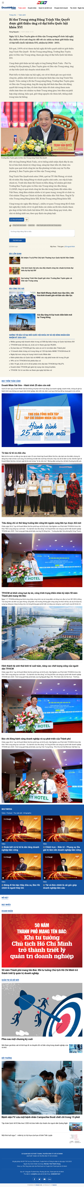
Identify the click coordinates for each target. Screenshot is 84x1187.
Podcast (9, 813)
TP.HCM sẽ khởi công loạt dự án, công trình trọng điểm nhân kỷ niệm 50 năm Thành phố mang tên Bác (39, 594)
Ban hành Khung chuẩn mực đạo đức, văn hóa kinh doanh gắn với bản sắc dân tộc (55, 294)
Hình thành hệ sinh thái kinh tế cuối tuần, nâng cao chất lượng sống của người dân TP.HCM (40, 667)
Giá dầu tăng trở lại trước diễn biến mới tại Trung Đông (54, 316)
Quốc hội (31, 225)
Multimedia (7, 809)
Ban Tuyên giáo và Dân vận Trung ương (49, 225)
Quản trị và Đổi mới (45, 8)
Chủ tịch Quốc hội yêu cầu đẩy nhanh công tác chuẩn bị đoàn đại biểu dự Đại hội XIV (47, 269)
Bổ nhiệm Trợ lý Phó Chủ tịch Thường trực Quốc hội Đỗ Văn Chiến (47, 258)
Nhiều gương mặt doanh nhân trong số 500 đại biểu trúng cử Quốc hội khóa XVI (42, 342)
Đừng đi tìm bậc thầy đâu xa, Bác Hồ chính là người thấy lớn (21, 886)
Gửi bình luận (17, 240)
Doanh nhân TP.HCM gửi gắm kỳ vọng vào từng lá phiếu (33, 367)
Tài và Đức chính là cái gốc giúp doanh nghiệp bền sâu (60, 886)
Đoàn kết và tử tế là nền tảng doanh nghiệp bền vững (20, 848)
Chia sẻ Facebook (17, 219)
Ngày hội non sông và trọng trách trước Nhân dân (31, 354)
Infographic (27, 813)
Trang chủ (12, 15)
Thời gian (60, 246)
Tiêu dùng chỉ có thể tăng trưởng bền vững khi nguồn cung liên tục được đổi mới (41, 523)
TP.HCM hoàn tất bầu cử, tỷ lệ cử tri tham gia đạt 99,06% (33, 345)
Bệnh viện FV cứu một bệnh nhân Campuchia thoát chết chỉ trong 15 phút (41, 1117)
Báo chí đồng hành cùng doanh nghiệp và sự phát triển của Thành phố (36, 738)
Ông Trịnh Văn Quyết (19, 225)
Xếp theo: (53, 246)
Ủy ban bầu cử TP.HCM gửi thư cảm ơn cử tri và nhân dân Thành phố (38, 348)
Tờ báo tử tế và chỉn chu (14, 453)
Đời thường (7, 1058)
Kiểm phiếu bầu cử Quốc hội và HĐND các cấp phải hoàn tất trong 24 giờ (40, 358)
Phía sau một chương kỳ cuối (17, 1039)
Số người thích (70, 246)
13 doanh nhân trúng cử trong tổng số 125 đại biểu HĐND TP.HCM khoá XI (40, 351)
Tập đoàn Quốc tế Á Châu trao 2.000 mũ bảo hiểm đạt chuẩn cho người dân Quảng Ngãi (35, 1123)
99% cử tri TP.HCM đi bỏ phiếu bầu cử (26, 361)
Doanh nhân (32, 8)
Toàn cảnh (22, 8)
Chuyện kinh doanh (61, 8)
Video (4, 813)
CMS (38, 1185)
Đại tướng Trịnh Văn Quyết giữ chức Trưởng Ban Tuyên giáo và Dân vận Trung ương (46, 279)
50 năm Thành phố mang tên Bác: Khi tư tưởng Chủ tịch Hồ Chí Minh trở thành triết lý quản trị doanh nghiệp (40, 972)
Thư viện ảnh (17, 813)
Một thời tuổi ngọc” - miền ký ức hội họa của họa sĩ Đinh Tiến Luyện (27, 1135)
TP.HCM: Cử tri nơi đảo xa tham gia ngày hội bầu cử (31, 370)
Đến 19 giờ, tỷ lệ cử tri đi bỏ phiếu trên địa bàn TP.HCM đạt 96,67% (37, 364)
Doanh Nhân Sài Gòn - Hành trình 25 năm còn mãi (26, 385)
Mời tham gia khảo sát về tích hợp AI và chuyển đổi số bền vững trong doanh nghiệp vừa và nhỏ (35, 1046)
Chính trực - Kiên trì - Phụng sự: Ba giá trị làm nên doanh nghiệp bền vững (62, 848)
